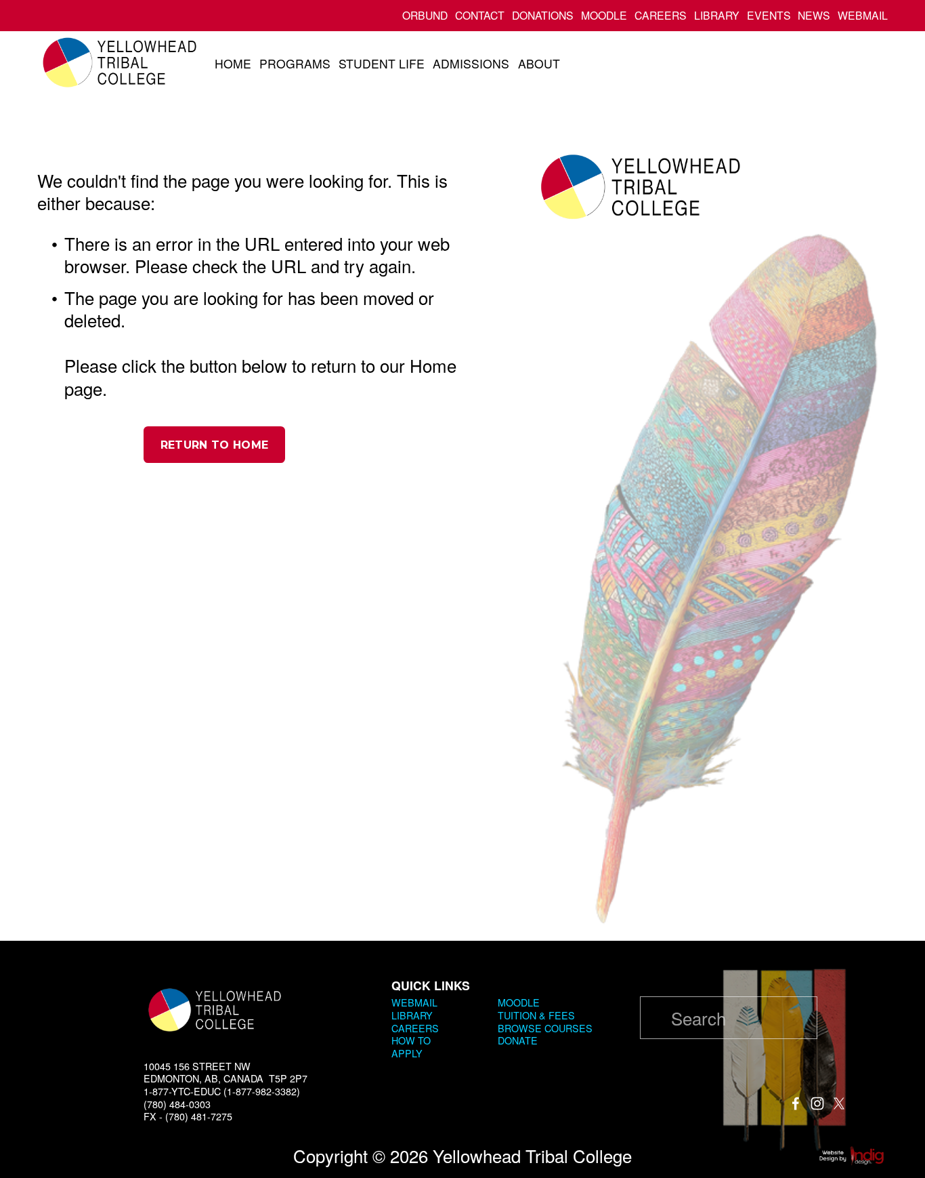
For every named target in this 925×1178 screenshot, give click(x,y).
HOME (233, 63)
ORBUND (425, 15)
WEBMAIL (863, 15)
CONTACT (479, 15)
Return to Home (214, 445)
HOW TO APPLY (411, 1046)
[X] (839, 1103)
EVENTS (769, 15)
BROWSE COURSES (545, 1028)
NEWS (814, 15)
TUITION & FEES (536, 1015)
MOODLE (604, 15)
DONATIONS (543, 15)
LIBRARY (716, 15)
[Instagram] (817, 1103)
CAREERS (660, 15)
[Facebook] (795, 1103)
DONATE (518, 1040)
